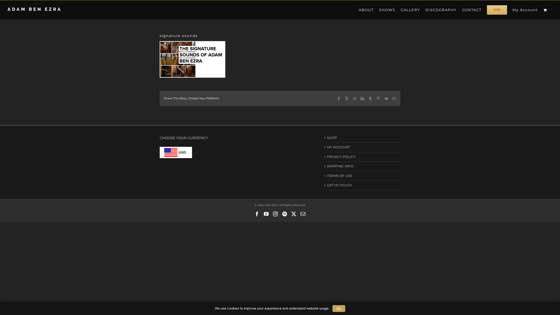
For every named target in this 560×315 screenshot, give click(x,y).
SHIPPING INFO (340, 166)
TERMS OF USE (339, 176)
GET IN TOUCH (339, 185)
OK (338, 308)
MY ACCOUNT (338, 147)
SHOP (332, 138)
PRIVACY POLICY (341, 157)
